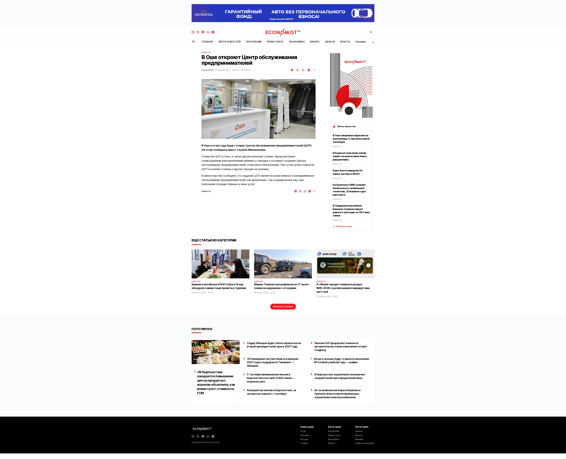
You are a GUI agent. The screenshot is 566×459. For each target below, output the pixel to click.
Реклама (304, 435)
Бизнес (331, 443)
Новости (205, 52)
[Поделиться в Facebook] (292, 70)
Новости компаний (364, 443)
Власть (358, 435)
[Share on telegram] (308, 70)
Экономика (333, 439)
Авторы (304, 439)
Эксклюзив (333, 431)
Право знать (334, 435)
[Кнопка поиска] (370, 32)
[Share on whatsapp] (303, 70)
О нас (303, 431)
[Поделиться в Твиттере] (297, 70)
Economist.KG (207, 70)
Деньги (359, 431)
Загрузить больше (283, 306)
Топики (304, 443)
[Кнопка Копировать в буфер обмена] (313, 70)
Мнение (359, 439)
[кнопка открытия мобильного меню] (193, 42)
